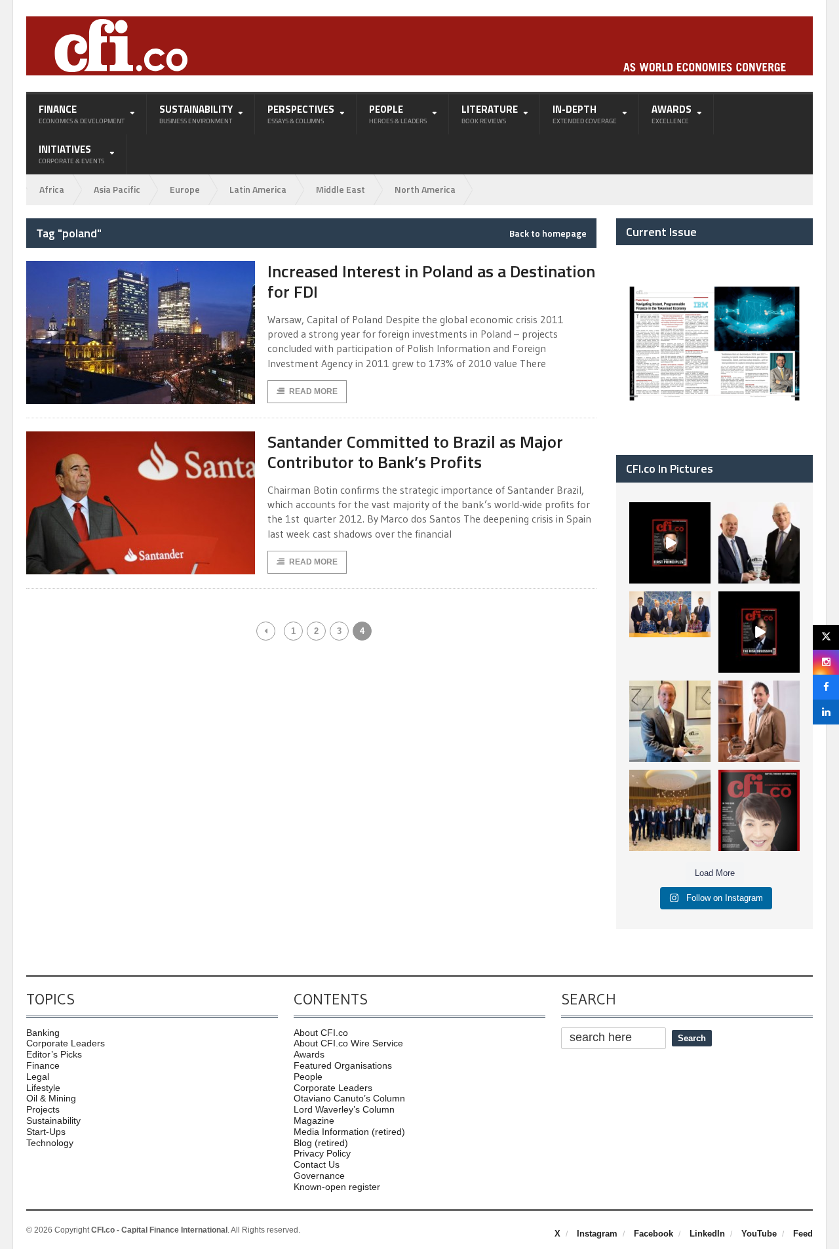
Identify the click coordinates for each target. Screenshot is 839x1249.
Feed (803, 1234)
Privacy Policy (322, 1153)
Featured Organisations (343, 1065)
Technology (49, 1143)
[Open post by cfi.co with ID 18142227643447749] (670, 721)
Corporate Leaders (65, 1043)
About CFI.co (321, 1032)
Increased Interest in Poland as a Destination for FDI (431, 281)
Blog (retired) (321, 1143)
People (308, 1076)
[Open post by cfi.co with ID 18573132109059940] (670, 632)
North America (425, 189)
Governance (319, 1175)
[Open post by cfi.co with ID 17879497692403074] (759, 543)
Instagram (597, 1234)
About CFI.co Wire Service (348, 1043)
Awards (309, 1054)
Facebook (653, 1234)
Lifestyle (43, 1087)
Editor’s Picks (54, 1054)
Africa (51, 189)
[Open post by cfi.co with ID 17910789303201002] (670, 543)
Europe (185, 189)
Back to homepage (548, 233)
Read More (313, 391)
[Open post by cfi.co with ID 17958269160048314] (759, 632)
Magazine (314, 1120)
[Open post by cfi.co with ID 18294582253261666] (670, 810)
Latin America (257, 189)
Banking (43, 1032)
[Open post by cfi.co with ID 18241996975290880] (759, 810)
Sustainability (53, 1120)
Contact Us (317, 1164)
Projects (43, 1109)
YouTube (759, 1234)
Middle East (340, 189)
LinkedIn (707, 1234)
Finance (43, 1065)
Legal (37, 1076)
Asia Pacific (117, 189)
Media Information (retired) (349, 1131)
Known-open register (337, 1186)
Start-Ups (46, 1131)
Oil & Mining (51, 1098)
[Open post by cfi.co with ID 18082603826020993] (759, 721)
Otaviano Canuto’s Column (349, 1098)
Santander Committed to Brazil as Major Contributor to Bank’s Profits (415, 452)
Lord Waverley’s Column (344, 1109)
